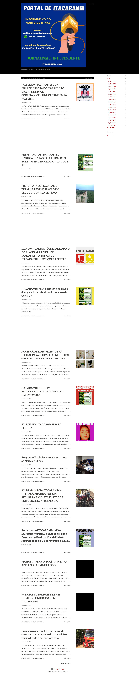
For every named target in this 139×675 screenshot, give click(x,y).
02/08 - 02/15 (112, 112)
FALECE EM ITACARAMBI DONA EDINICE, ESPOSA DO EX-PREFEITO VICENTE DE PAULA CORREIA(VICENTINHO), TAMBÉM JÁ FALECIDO (44, 91)
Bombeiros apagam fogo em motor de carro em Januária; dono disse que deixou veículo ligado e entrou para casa (44, 634)
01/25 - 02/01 (112, 117)
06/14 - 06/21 (112, 91)
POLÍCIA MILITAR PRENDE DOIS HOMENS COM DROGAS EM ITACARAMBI (40, 598)
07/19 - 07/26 (112, 89)
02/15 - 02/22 (112, 110)
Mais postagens (65, 663)
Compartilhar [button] (25, 119)
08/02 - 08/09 (112, 86)
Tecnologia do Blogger (59, 669)
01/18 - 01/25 (112, 120)
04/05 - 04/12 (112, 99)
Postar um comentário (37, 119)
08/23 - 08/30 (112, 81)
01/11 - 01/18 (112, 123)
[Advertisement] (45, 136)
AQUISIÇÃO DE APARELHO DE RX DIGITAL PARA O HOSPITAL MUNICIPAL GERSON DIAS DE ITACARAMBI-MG (45, 355)
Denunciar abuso (111, 135)
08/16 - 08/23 (112, 83)
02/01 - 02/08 (112, 115)
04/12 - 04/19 (112, 96)
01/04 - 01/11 (112, 125)
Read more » (67, 119)
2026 (108, 78)
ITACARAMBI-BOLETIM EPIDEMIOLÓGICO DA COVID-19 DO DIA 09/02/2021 (43, 391)
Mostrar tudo (89, 78)
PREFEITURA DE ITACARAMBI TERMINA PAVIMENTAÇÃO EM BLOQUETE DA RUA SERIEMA (40, 189)
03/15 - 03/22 (112, 104)
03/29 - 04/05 (112, 102)
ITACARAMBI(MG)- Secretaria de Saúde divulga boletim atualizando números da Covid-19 (44, 292)
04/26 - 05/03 (112, 94)
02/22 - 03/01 (112, 107)
